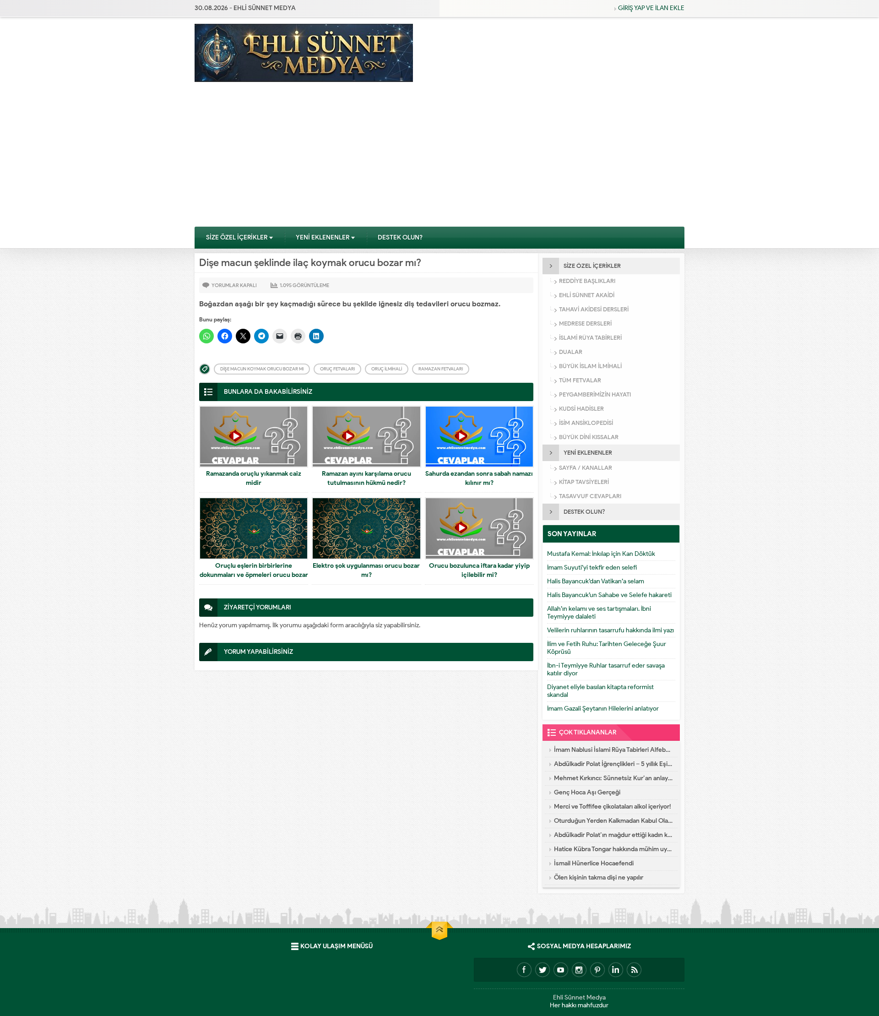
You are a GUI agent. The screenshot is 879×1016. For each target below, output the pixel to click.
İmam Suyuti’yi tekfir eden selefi (592, 567)
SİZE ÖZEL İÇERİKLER (236, 237)
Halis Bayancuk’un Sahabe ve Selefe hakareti (609, 595)
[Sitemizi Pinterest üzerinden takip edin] (597, 970)
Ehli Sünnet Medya (579, 997)
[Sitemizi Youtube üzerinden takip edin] (561, 970)
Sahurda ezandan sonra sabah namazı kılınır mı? (479, 478)
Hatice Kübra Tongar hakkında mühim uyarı (613, 849)
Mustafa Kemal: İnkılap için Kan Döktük (601, 554)
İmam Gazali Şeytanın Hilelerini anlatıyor (603, 708)
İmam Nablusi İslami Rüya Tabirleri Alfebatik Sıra (613, 750)
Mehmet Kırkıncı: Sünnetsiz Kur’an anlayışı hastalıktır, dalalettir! (613, 778)
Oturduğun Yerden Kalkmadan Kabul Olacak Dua (613, 821)
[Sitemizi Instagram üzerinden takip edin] (579, 970)
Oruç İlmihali (386, 369)
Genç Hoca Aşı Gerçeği (587, 792)
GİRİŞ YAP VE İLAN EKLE (651, 8)
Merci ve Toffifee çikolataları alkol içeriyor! (612, 806)
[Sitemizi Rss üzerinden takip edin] (634, 970)
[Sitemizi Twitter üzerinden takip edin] (542, 970)
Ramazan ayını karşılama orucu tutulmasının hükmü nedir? (366, 478)
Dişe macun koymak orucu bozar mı (262, 369)
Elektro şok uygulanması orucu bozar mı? (366, 570)
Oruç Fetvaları (337, 369)
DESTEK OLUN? (400, 237)
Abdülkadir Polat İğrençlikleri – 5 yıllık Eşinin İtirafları (613, 764)
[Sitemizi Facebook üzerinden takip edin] (524, 970)
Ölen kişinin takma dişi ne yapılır (598, 877)
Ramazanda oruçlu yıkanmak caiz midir (253, 478)
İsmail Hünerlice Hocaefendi (594, 863)
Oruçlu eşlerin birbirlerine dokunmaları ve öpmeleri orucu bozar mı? (254, 575)
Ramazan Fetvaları (440, 369)
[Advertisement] (439, 157)
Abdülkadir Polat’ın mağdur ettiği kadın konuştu (613, 835)
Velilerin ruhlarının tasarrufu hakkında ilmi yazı (610, 630)
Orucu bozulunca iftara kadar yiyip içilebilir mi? (479, 570)
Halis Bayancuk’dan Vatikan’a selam (595, 581)
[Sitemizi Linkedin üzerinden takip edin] (616, 970)
